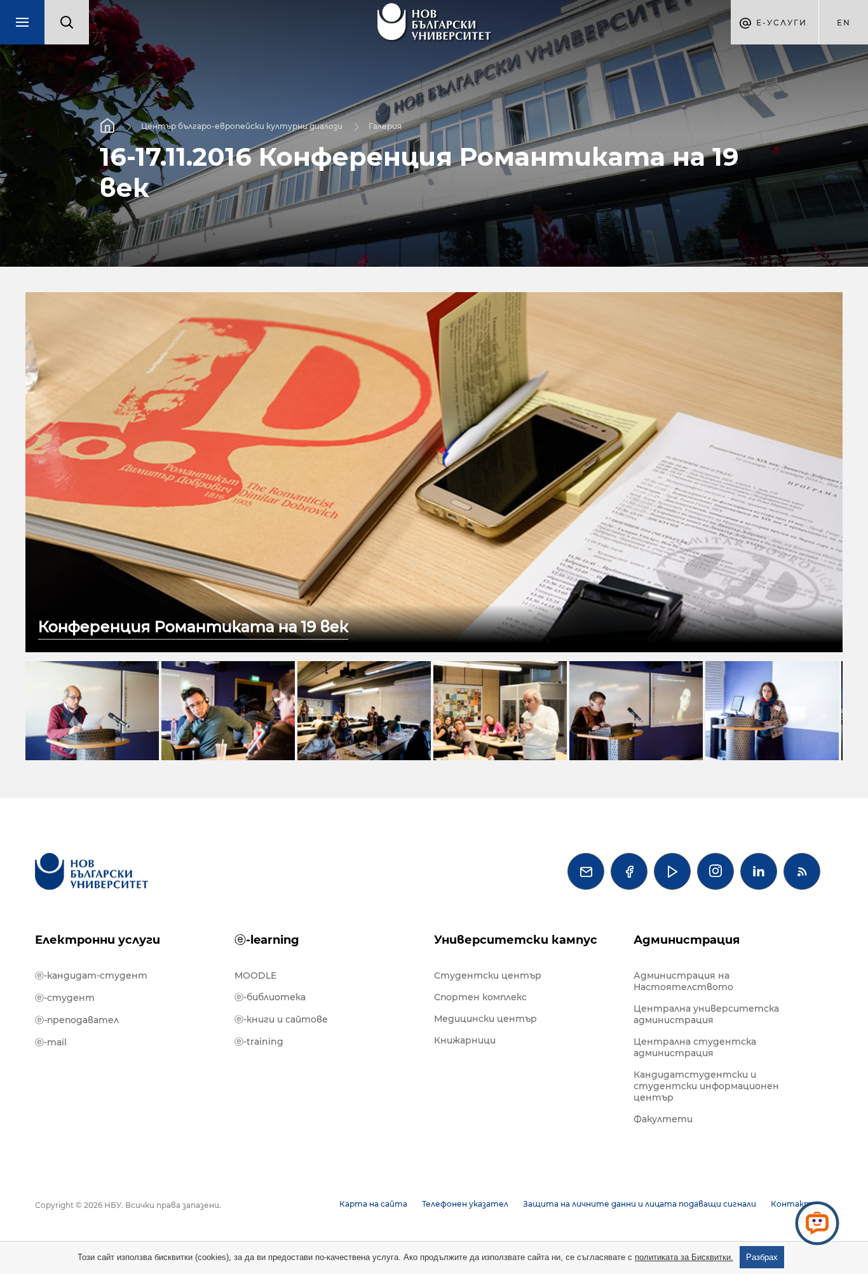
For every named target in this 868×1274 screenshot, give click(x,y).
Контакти (794, 1204)
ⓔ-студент (65, 997)
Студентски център (487, 975)
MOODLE (255, 975)
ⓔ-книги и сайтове (281, 1019)
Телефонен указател (465, 1204)
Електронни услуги (97, 940)
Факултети (663, 1119)
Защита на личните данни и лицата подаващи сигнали (639, 1204)
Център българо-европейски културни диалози (241, 126)
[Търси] (66, 22)
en (844, 22)
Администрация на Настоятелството (683, 981)
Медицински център (485, 1018)
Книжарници (465, 1040)
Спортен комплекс (480, 997)
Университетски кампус (515, 940)
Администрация (687, 940)
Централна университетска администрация (706, 1014)
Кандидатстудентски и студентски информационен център (706, 1086)
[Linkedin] (758, 871)
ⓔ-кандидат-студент (91, 975)
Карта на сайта (373, 1204)
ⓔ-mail (51, 1042)
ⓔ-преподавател (77, 1020)
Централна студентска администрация (695, 1047)
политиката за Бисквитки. (684, 1257)
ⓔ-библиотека (270, 997)
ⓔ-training (258, 1041)
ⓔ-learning (266, 940)
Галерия (385, 126)
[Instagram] (715, 871)
